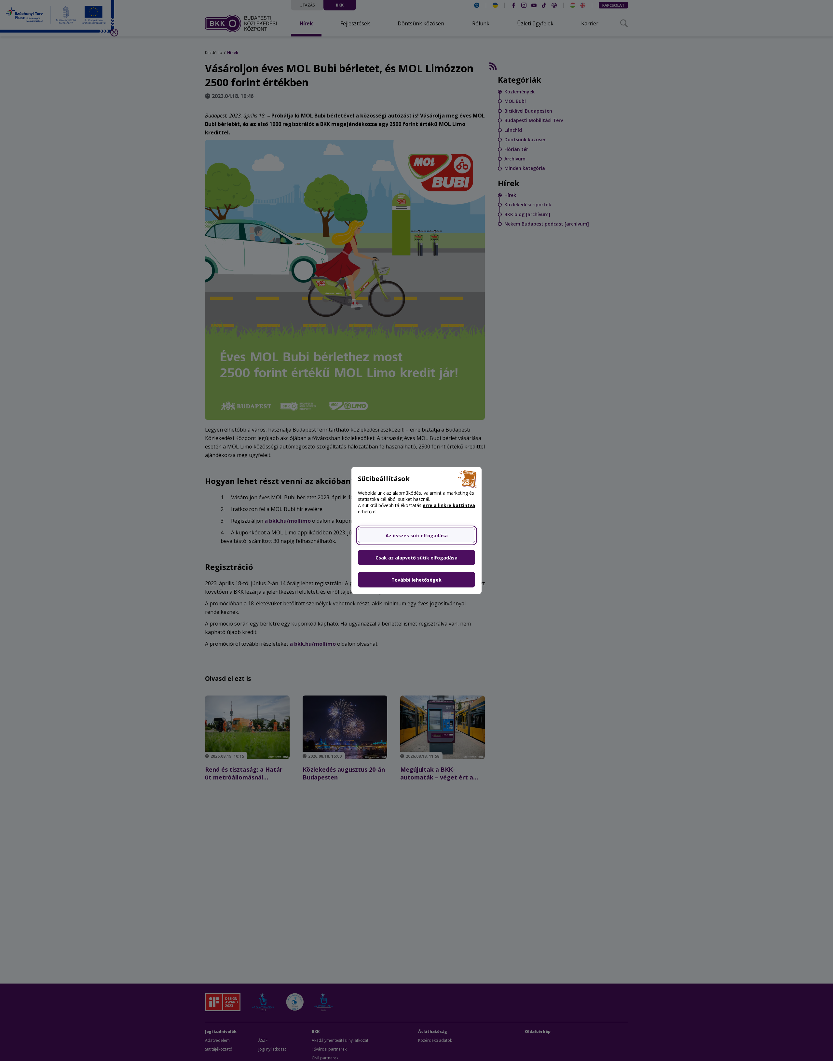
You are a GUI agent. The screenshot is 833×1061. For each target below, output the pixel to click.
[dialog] (416, 530)
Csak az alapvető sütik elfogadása (416, 558)
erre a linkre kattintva (449, 505)
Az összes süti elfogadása (417, 535)
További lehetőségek (416, 580)
